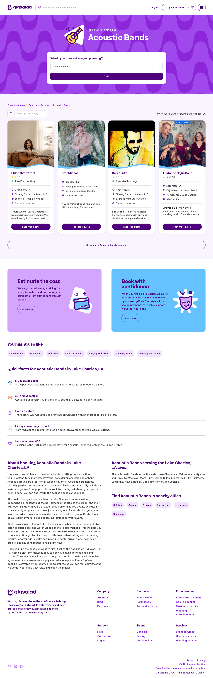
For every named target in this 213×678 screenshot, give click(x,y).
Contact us (104, 636)
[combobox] (71, 7)
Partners (102, 606)
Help (100, 631)
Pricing (141, 636)
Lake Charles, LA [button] (104, 30)
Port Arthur (163, 505)
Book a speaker (185, 601)
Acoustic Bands (61, 105)
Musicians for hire (187, 606)
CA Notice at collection (192, 664)
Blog (100, 601)
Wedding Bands (124, 353)
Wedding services (187, 640)
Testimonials (144, 640)
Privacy (201, 660)
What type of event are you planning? (76, 58)
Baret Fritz (119, 173)
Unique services (186, 636)
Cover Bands (16, 353)
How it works (145, 597)
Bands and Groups (39, 105)
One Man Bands (74, 353)
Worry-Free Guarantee (144, 301)
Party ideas (144, 601)
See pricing (26, 309)
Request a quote (147, 606)
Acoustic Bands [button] (118, 37)
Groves (147, 505)
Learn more (130, 318)
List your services (174, 7)
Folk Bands (36, 353)
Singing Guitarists (99, 353)
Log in (154, 7)
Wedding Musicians (149, 353)
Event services (185, 631)
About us (103, 597)
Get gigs (142, 631)
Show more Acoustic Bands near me (106, 245)
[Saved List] (192, 7)
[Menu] (202, 7)
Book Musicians (16, 105)
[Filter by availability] (31, 113)
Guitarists (53, 353)
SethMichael (70, 173)
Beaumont (119, 514)
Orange (132, 505)
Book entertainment (188, 597)
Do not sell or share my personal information (181, 668)
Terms (190, 660)
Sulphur (117, 505)
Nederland (181, 505)
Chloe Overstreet (23, 173)
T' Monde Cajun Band (177, 173)
